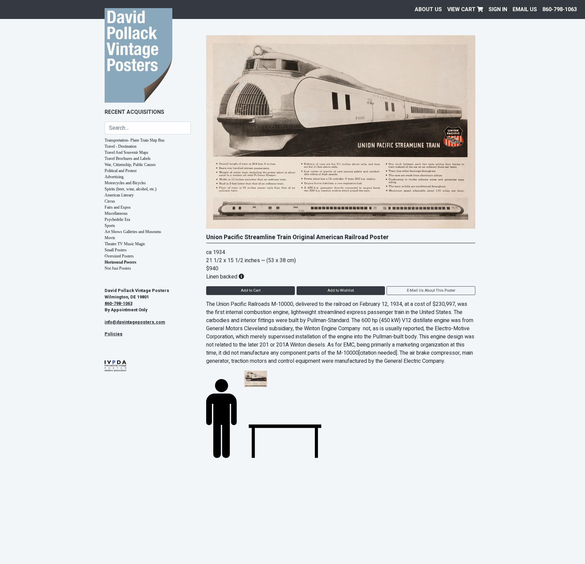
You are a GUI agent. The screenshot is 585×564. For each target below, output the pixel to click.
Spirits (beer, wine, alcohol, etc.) (130, 189)
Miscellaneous (116, 213)
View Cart (462, 9)
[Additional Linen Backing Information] (241, 277)
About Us (428, 9)
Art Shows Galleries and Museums (133, 231)
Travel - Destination (120, 146)
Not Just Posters (118, 268)
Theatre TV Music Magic (125, 244)
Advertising (114, 176)
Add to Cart (250, 290)
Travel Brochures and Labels (128, 158)
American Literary (119, 195)
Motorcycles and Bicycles (125, 183)
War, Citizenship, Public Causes (130, 164)
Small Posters (116, 250)
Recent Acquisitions (134, 112)
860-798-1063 (559, 9)
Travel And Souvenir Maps (126, 152)
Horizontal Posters (120, 262)
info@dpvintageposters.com (135, 322)
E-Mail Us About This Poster (431, 290)
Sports (110, 225)
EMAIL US (525, 9)
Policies (114, 334)
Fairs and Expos (118, 207)
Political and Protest (120, 170)
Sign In (498, 9)
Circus (110, 201)
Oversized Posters (119, 256)
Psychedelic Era (117, 219)
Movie (110, 237)
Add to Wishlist (340, 290)
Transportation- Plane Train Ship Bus (135, 140)
